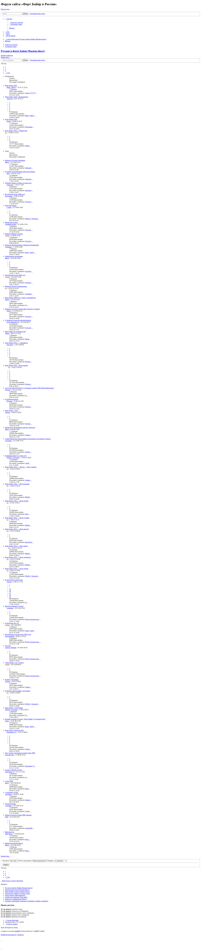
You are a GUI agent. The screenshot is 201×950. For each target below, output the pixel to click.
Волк (7, 783)
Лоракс (7, 412)
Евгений (10, 345)
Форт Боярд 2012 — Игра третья (16, 568)
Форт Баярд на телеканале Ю (15, 331)
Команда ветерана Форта (14, 843)
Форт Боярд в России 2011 (14, 730)
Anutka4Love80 (10, 224)
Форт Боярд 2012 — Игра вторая (16, 501)
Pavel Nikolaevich (13, 322)
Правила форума (7, 55)
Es (6, 132)
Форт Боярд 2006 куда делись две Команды (20, 298)
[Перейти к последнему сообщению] (36, 93)
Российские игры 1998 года (15, 194)
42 (10, 595)
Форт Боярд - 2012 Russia (14, 708)
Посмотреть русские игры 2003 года (18, 634)
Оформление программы (14, 256)
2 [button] (5, 69)
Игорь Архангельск (32, 619)
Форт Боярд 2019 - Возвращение (16, 97)
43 (10, 597)
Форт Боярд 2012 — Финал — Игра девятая (20, 467)
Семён (9, 207)
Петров (27, 362)
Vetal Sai (10, 99)
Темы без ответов (11, 45)
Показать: (6, 861)
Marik (7, 299)
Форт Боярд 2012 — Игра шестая (17, 529)
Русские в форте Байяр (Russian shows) (23, 51)
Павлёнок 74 (11, 732)
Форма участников (11, 679)
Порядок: (50, 861)
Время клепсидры (11, 222)
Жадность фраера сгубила (14, 606)
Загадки (8, 646)
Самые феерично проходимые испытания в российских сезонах (28, 439)
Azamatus (8, 247)
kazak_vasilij (29, 631)
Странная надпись (11, 399)
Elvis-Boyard (9, 755)
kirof (26, 514)
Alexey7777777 (30, 93)
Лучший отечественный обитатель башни (20, 172)
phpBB (17, 931)
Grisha (7, 236)
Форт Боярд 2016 (11, 119)
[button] (7, 73)
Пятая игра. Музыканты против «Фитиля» (20, 427)
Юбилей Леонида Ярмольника (16, 286)
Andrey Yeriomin (10, 647)
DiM (6, 817)
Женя (7, 162)
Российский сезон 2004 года (15, 275)
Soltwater (28, 168)
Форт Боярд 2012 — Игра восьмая (17, 484)
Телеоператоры (10, 804)
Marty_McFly (11, 87)
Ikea (8, 173)
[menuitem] (16, 22)
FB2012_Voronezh (31, 219)
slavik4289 (28, 828)
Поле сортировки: (25, 861)
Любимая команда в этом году (16, 456)
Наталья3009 (9, 636)
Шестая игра (9, 832)
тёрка (7, 721)
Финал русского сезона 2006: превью (18, 815)
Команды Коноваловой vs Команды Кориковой (22, 245)
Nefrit (9, 311)
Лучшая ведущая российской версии (18, 320)
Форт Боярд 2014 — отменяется (16, 343)
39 (10, 589)
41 (10, 593)
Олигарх (28, 202)
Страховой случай (11, 792)
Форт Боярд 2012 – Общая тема (16, 131)
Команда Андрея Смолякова (15, 160)
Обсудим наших (11, 205)
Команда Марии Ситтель (14, 234)
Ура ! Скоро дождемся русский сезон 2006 (20, 753)
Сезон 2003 (9, 781)
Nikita (27, 146)
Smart (9, 121)
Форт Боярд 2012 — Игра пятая (16, 546)
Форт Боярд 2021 (11, 85)
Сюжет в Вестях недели (13, 770)
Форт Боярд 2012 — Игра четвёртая (18, 557)
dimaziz (27, 800)
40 (10, 591)
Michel (27, 497)
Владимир (28, 127)
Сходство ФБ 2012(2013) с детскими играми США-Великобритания (29, 388)
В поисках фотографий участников (17, 691)
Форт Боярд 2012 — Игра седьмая (17, 518)
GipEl (27, 463)
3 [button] (5, 71)
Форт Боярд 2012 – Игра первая (16, 365)
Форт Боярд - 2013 (11, 410)
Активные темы (11, 46)
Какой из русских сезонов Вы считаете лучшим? (22, 309)
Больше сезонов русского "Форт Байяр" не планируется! (25, 719)
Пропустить (5, 9)
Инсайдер (28, 542)
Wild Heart (8, 834)
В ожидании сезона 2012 (14, 580)
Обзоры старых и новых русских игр (18, 183)
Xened (27, 749)
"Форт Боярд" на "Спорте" (14, 663)
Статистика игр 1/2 (12, 623)
